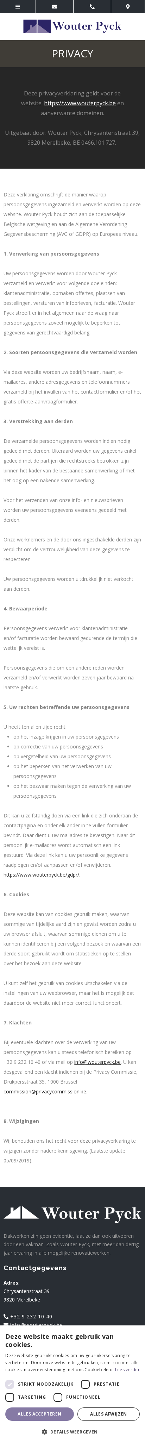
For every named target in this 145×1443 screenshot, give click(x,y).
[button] (72, 1431)
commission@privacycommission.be (45, 1091)
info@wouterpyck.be (97, 1062)
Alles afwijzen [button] (108, 1414)
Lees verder (127, 1370)
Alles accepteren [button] (39, 1414)
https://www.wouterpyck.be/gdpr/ (41, 874)
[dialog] (72, 1384)
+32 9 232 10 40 (30, 1316)
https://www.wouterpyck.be (80, 103)
